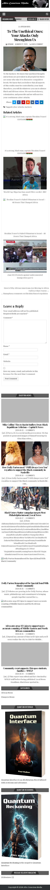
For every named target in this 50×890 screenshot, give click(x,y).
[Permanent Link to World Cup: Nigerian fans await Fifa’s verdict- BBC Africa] (25, 173)
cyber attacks (18, 107)
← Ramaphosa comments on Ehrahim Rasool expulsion (24, 294)
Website (6, 361)
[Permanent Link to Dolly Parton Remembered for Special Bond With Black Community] (25, 569)
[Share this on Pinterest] (23, 102)
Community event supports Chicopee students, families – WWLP (25, 669)
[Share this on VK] (32, 102)
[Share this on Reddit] (28, 102)
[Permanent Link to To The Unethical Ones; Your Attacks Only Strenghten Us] (25, 59)
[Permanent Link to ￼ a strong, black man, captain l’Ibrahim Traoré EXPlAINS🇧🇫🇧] (25, 131)
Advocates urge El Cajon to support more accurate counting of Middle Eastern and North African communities (25, 628)
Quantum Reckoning (10, 863)
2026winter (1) (7, 877)
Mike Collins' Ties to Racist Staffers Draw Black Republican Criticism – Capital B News (25, 426)
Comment (8, 318)
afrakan (10, 44)
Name (6, 346)
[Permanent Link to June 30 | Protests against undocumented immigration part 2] (25, 256)
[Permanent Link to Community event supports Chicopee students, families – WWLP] (25, 654)
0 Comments (30, 430)
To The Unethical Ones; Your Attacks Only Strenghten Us (25, 35)
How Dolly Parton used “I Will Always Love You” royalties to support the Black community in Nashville (25, 470)
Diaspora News (7, 697)
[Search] (47, 14)
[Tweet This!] (14, 102)
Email (6, 354)
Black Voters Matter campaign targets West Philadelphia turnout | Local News (25, 514)
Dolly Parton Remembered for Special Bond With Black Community (25, 584)
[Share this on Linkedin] (41, 102)
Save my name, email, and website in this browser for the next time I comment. (20, 372)
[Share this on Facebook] (19, 102)
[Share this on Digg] (37, 102)
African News (25, 26)
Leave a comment (37, 44)
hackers (28, 107)
